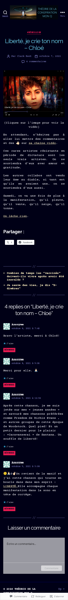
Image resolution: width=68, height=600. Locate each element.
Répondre (9, 350)
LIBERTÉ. (10, 486)
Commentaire (51, 568)
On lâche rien (15, 216)
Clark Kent (24, 56)
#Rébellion (34, 32)
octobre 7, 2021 (50, 56)
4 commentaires (36, 61)
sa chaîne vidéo (42, 143)
